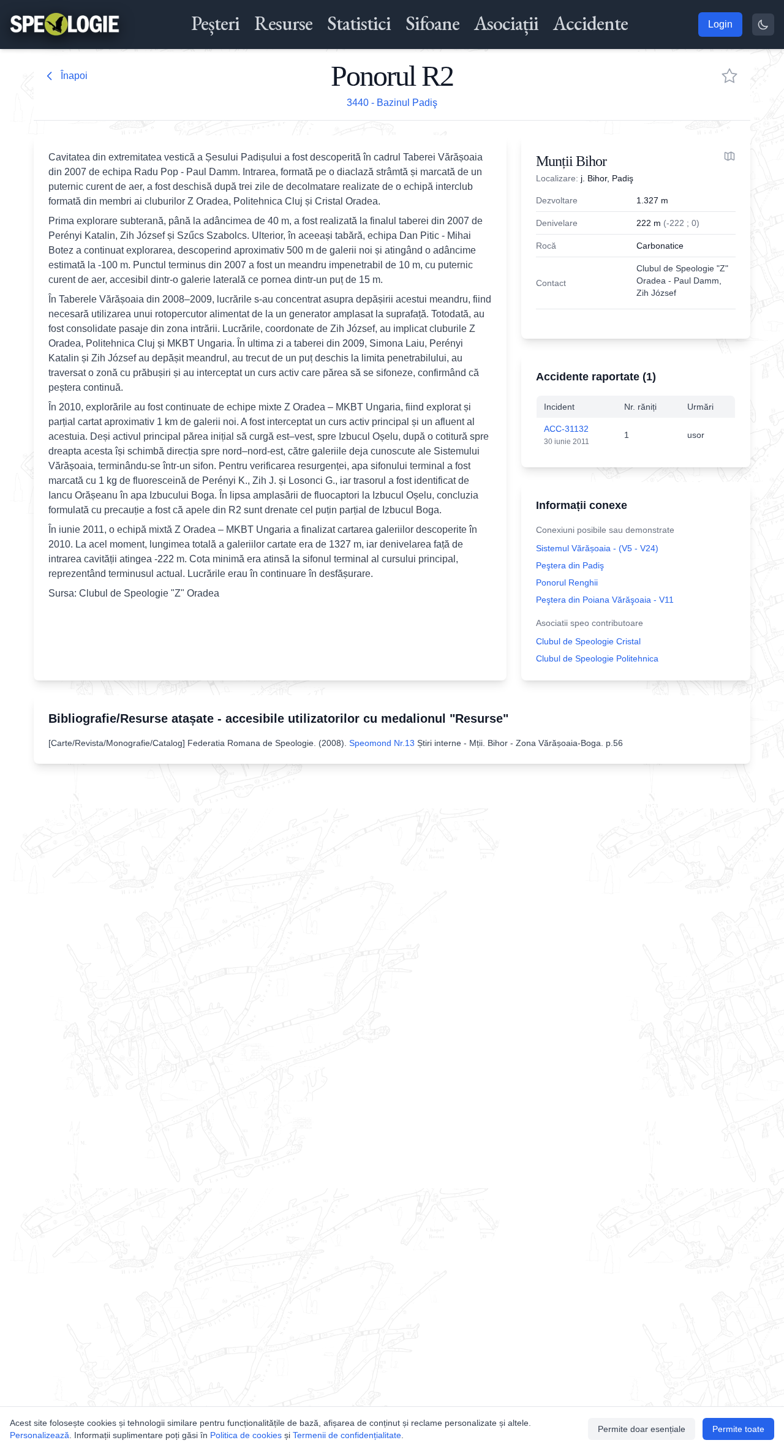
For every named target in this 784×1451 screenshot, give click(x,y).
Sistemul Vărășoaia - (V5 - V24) (597, 548)
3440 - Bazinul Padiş (392, 102)
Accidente (590, 23)
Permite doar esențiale (641, 1429)
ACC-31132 (566, 429)
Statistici (359, 23)
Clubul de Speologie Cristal (588, 641)
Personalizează (39, 1435)
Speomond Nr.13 (382, 743)
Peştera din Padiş (570, 565)
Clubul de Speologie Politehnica (597, 658)
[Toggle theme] (763, 24)
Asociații (506, 23)
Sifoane (432, 23)
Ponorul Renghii (567, 582)
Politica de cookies (246, 1435)
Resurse (283, 23)
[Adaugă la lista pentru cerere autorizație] (729, 76)
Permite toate (738, 1429)
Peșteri (215, 23)
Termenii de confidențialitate (347, 1435)
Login (720, 24)
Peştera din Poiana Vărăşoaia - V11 (605, 600)
